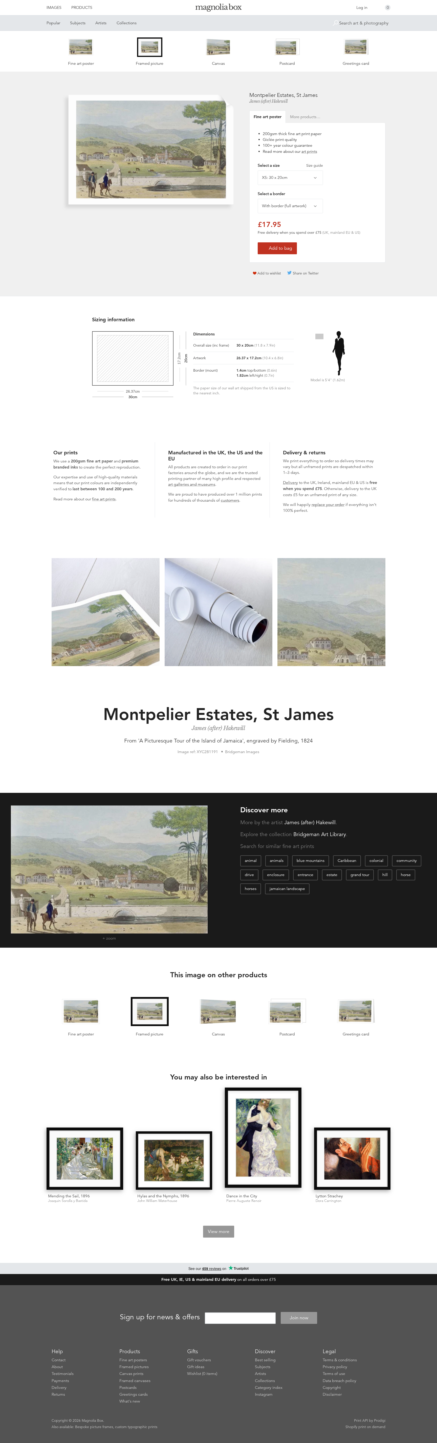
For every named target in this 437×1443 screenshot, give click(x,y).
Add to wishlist (269, 273)
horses (250, 888)
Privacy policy (335, 1366)
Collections (127, 23)
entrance (305, 874)
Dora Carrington (328, 1201)
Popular (53, 23)
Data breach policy (339, 1380)
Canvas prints (131, 1373)
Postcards (128, 1387)
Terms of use (334, 1373)
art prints (309, 151)
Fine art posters (133, 1360)
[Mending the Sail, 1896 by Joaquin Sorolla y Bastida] (85, 1159)
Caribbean (347, 860)
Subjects (77, 23)
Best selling (265, 1360)
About (57, 1366)
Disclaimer (332, 1394)
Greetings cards (133, 1394)
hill (385, 874)
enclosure (276, 874)
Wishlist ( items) (202, 1373)
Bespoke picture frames (94, 1427)
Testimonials (63, 1373)
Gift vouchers (199, 1360)
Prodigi (379, 1420)
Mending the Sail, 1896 (69, 1196)
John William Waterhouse (157, 1201)
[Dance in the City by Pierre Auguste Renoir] (263, 1139)
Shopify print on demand (365, 1427)
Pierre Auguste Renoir (243, 1201)
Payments (60, 1380)
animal (251, 860)
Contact (58, 1360)
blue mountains (310, 860)
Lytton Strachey (329, 1196)
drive (249, 874)
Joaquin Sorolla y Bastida (68, 1201)
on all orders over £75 (218, 1279)
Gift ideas (195, 1366)
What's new (129, 1401)
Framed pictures (134, 1366)
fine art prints (104, 499)
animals (276, 860)
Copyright (332, 1387)
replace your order (328, 504)
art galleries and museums (191, 484)
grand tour (360, 874)
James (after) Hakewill (268, 101)
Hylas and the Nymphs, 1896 (163, 1196)
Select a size (290, 165)
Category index (268, 1387)
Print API (361, 1420)
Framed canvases (134, 1380)
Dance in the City (241, 1196)
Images (54, 7)
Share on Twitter (306, 273)
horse (406, 874)
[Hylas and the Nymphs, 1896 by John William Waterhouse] (174, 1160)
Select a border (271, 193)
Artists (100, 23)
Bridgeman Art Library (319, 834)
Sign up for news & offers (160, 1317)
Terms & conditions (340, 1360)
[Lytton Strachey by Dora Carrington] (352, 1159)
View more (218, 1231)
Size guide (314, 165)
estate (331, 874)
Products (81, 7)
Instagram (264, 1394)
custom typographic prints (136, 1427)
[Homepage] (218, 8)
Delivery (290, 482)
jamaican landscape (287, 888)
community (407, 860)
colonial (376, 860)
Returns (58, 1394)
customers (230, 500)
